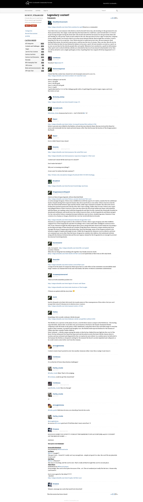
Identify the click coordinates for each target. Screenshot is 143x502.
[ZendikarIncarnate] (50, 23)
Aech (55, 297)
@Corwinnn (51, 377)
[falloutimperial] (50, 70)
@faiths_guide (52, 410)
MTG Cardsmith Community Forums (40, 2)
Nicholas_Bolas (58, 97)
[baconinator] (50, 244)
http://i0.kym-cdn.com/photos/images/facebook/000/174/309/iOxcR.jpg (71, 175)
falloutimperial (59, 69)
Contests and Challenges (32, 46)
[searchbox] (109, 10)
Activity (38, 10)
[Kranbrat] (50, 182)
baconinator (57, 243)
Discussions (28, 10)
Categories (28, 31)
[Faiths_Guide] (50, 369)
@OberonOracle (63, 449)
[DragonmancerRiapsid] (50, 193)
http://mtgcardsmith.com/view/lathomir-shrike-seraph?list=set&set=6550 (71, 319)
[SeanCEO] (50, 260)
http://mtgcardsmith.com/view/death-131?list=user (64, 253)
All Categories (29, 43)
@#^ (84, 113)
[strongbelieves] (50, 347)
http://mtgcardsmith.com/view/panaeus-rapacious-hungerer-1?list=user (71, 156)
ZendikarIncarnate (60, 22)
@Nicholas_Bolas (53, 113)
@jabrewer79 (59, 63)
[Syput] (50, 120)
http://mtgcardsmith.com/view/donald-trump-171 (64, 102)
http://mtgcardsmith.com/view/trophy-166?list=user (65, 478)
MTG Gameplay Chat (31, 62)
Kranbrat (56, 181)
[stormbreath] (50, 109)
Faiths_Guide (58, 368)
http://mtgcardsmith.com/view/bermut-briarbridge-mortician (68, 186)
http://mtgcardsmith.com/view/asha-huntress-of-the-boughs (67, 287)
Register (33, 25)
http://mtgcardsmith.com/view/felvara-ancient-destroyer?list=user (70, 199)
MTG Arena (29, 65)
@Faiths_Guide (52, 373)
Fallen (55, 312)
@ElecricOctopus (63, 466)
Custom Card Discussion (32, 57)
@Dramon (58, 423)
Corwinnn (56, 58)
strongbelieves (58, 346)
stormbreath (57, 108)
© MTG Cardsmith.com (71, 500)
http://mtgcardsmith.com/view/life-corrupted (74, 248)
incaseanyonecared (60, 274)
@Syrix (50, 453)
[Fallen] (50, 313)
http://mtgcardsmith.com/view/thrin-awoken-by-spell (65, 27)
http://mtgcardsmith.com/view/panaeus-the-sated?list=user (67, 152)
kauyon (56, 147)
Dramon (56, 429)
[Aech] (50, 298)
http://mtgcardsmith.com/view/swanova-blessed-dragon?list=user (69, 220)
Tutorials (27, 60)
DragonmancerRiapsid (61, 192)
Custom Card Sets (30, 54)
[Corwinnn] (50, 58)
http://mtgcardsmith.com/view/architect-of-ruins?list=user (67, 76)
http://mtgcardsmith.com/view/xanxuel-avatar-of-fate (65, 306)
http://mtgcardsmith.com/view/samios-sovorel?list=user (66, 264)
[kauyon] (50, 148)
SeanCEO (56, 259)
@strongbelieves (53, 421)
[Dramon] (50, 430)
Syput (55, 119)
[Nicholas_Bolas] (50, 98)
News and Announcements (33, 68)
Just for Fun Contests (32, 51)
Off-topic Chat (29, 70)
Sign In (46, 10)
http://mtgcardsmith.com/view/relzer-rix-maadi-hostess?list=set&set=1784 (72, 124)
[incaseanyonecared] (50, 275)
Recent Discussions (31, 33)
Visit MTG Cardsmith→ (110, 3)
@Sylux (50, 461)
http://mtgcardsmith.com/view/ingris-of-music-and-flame (66, 283)
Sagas (27, 49)
